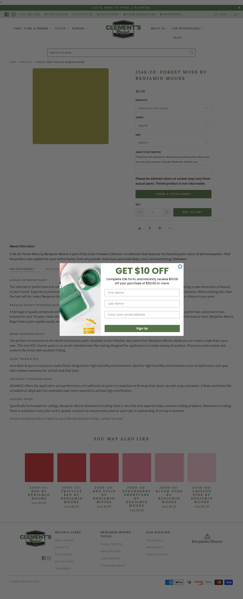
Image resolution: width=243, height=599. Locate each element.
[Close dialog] (180, 266)
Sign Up (142, 328)
